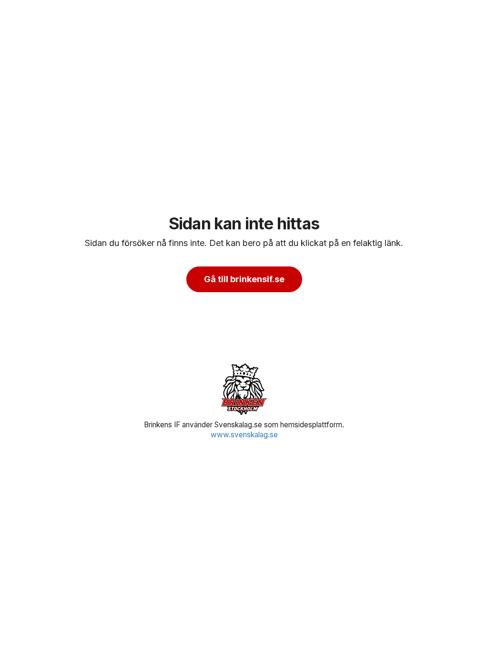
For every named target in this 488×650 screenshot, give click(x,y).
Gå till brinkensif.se (244, 279)
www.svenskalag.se (244, 434)
